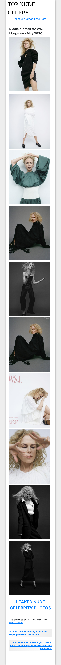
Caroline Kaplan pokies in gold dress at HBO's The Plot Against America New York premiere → (31, 645)
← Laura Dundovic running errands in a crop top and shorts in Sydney (28, 633)
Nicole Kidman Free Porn (30, 19)
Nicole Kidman (16, 622)
